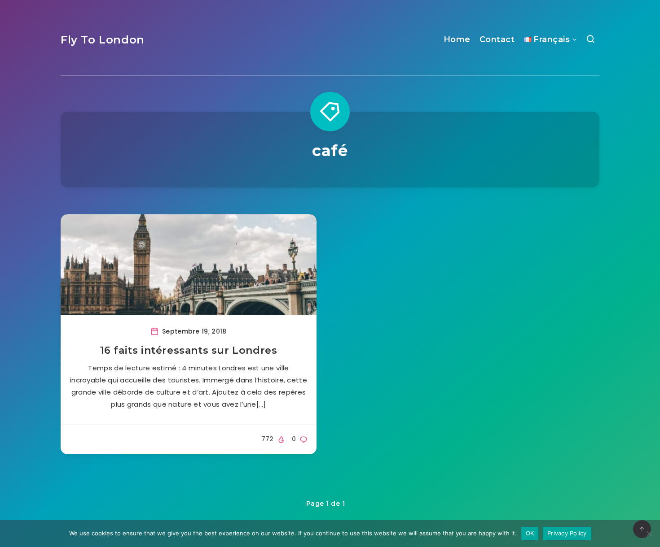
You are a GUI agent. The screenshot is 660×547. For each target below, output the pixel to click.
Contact (497, 39)
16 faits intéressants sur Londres (188, 350)
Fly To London (103, 39)
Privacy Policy (567, 533)
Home (457, 39)
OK (530, 533)
